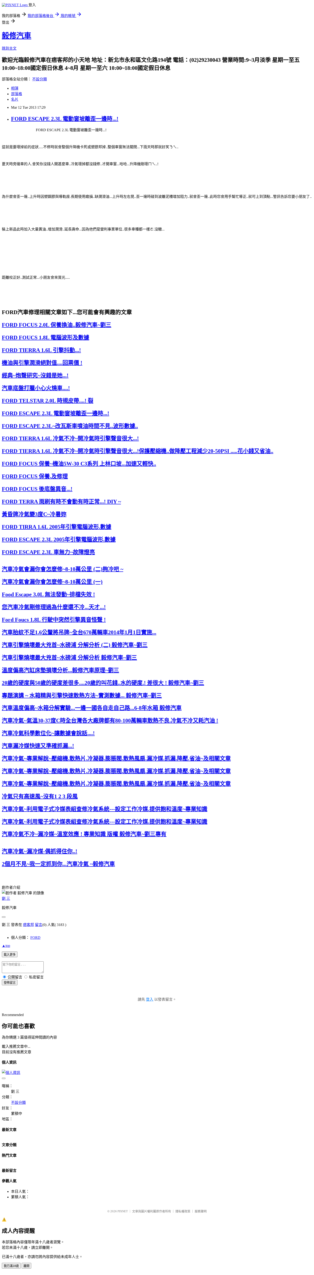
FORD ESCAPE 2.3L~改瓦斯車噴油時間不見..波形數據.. (70, 426)
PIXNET (122, 1211)
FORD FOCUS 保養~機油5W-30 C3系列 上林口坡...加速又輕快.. (79, 464)
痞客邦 (28, 925)
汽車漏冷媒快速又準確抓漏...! (38, 746)
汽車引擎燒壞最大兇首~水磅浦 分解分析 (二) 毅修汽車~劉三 (75, 645)
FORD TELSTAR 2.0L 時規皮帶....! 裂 (47, 401)
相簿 (14, 88)
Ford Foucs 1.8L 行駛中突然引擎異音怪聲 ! (54, 620)
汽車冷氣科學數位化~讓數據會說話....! (48, 733)
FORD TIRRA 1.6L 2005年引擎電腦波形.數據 (56, 527)
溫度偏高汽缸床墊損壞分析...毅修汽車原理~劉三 (60, 670)
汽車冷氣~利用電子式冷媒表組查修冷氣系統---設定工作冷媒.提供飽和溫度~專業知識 (104, 809)
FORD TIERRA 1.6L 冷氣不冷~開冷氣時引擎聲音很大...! (70, 438)
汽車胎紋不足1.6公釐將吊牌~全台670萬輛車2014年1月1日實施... (79, 632)
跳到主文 (9, 48)
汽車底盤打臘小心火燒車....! (36, 388)
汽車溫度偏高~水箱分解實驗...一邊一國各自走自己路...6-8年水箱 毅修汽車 (92, 708)
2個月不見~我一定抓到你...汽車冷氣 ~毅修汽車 (58, 864)
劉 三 (6, 898)
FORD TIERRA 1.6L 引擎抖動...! (41, 350)
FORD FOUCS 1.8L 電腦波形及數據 (45, 338)
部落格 (16, 94)
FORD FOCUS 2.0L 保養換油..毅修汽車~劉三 (56, 325)
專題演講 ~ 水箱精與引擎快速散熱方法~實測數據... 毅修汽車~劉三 (82, 696)
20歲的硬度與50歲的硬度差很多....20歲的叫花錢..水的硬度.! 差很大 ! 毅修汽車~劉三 (103, 683)
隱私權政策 (182, 1211)
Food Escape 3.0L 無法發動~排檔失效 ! (48, 594)
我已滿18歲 (11, 1266)
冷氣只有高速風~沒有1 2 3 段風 (40, 796)
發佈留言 (10, 982)
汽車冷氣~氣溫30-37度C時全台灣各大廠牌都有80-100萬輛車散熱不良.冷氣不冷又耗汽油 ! (110, 721)
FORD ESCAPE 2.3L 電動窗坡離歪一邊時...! (64, 119)
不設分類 (39, 79)
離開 (26, 1266)
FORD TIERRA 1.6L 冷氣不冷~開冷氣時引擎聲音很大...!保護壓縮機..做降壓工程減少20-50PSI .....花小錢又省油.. (137, 451)
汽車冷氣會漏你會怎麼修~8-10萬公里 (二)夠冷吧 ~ (62, 569)
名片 (14, 99)
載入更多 (10, 954)
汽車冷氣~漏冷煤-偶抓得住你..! (39, 851)
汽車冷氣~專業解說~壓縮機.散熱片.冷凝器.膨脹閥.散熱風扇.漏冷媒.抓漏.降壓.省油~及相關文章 (116, 758)
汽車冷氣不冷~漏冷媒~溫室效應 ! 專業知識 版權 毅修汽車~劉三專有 (84, 834)
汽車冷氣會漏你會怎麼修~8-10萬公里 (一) (52, 582)
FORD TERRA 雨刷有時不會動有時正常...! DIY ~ (61, 502)
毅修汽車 (16, 35)
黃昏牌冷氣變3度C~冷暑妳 (34, 514)
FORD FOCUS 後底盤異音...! (37, 489)
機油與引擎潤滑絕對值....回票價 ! (42, 363)
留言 (38, 925)
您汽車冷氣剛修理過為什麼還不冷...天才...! (54, 607)
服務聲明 (201, 1211)
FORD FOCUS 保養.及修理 (35, 476)
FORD (35, 938)
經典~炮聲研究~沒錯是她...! (35, 375)
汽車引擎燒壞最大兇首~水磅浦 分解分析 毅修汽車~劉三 (69, 658)
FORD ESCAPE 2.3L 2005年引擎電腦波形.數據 (59, 539)
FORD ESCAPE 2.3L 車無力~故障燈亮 (48, 552)
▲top (6, 946)
